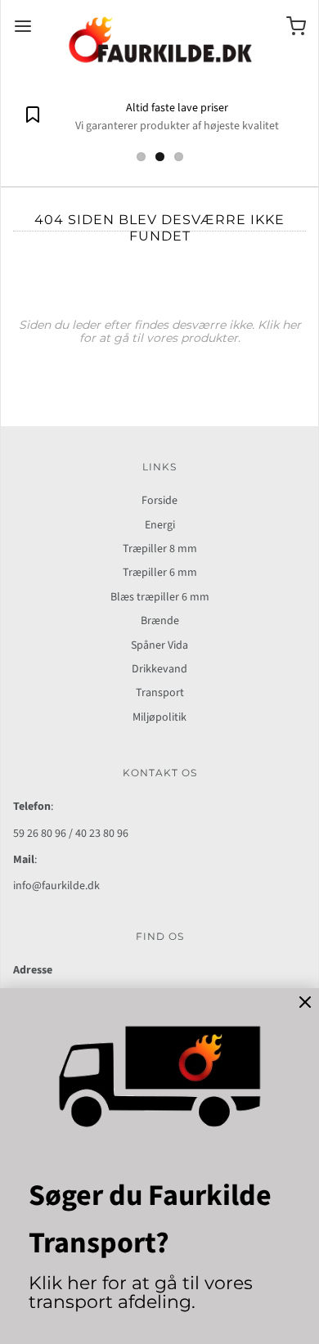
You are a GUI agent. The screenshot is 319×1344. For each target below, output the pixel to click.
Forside (159, 500)
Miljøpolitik (159, 717)
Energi (160, 525)
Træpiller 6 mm (160, 572)
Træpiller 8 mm (160, 549)
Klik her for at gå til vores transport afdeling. (141, 1292)
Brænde (160, 621)
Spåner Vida (159, 645)
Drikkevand (159, 669)
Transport (160, 693)
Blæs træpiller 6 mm (159, 597)
